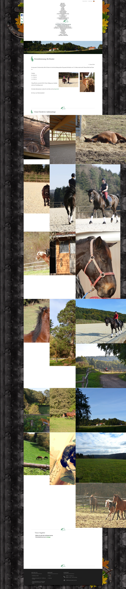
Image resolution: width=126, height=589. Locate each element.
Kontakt (63, 33)
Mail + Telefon (63, 34)
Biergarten (63, 32)
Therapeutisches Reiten (63, 25)
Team (62, 7)
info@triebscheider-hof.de (71, 580)
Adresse (50, 578)
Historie (63, 6)
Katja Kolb (56, 89)
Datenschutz (84, 1)
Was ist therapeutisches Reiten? (63, 27)
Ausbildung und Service (63, 18)
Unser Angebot (63, 11)
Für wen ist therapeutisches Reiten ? (63, 28)
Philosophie (63, 5)
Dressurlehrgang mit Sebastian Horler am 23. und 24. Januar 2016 (38, 582)
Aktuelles (63, 10)
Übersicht (62, 4)
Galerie (63, 9)
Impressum (90, 1)
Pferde (62, 8)
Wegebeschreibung (63, 35)
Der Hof (63, 3)
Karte (49, 575)
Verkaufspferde (63, 19)
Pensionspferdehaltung (63, 13)
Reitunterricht (63, 15)
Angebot (63, 30)
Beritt (63, 14)
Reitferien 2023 (35, 575)
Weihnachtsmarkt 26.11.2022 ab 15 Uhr (39, 579)
